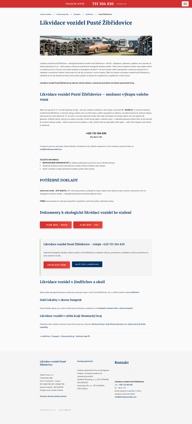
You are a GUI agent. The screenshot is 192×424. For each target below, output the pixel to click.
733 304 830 (103, 4)
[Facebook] (117, 373)
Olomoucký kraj (62, 14)
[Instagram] (123, 373)
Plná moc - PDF (89, 225)
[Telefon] (130, 373)
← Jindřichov (45, 336)
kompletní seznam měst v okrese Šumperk (115, 308)
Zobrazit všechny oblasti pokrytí (53, 396)
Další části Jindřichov (87, 264)
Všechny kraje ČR (83, 336)
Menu (185, 3)
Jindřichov (89, 14)
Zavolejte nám (56, 265)
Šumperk (77, 14)
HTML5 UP (67, 410)
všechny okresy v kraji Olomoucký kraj (107, 324)
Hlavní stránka (45, 14)
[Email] (137, 373)
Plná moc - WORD (57, 225)
